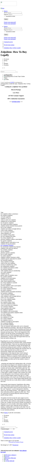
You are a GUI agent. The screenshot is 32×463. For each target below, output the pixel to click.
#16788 (12, 82)
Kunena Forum (19, 442)
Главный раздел (8, 42)
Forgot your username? (10, 23)
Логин (6, 12)
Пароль (6, 14)
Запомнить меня (10, 16)
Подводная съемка (9, 45)
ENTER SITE (16, 101)
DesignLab (15, 445)
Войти (6, 19)
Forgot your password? (10, 22)
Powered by (12, 442)
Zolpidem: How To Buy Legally (12, 48)
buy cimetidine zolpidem (7, 245)
